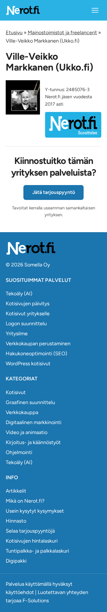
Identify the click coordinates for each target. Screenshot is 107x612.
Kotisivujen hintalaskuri (32, 541)
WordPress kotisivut (28, 363)
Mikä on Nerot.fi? (25, 501)
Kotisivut (16, 392)
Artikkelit (16, 491)
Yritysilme (17, 333)
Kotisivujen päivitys (27, 303)
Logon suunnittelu (26, 323)
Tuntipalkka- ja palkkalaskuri (37, 551)
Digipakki (16, 561)
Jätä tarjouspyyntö (53, 192)
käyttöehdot (20, 592)
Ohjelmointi (19, 452)
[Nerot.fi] (53, 248)
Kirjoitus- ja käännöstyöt (33, 442)
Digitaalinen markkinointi (33, 422)
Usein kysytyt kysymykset (35, 511)
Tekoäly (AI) (19, 293)
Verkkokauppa (22, 412)
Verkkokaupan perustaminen (38, 343)
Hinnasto (16, 521)
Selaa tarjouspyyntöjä (30, 531)
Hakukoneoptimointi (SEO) (36, 353)
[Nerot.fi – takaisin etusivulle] (23, 10)
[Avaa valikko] (95, 10)
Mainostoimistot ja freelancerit (62, 32)
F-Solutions (36, 600)
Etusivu (14, 32)
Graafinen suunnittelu (30, 402)
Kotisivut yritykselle (28, 313)
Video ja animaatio (26, 432)
